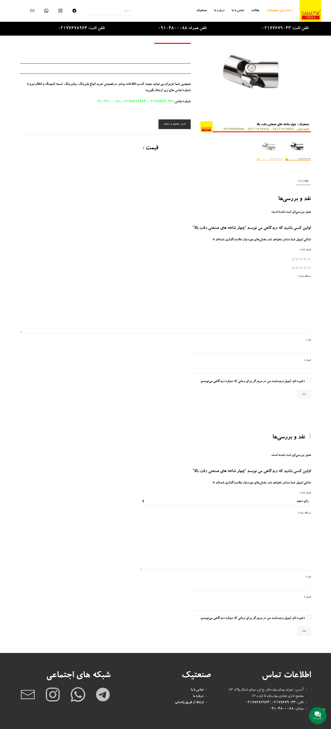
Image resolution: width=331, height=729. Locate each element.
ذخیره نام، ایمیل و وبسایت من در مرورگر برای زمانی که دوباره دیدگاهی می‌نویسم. (252, 381)
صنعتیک (201, 11)
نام (308, 340)
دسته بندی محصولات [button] (279, 11)
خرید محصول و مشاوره (175, 124)
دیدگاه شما (304, 276)
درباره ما (219, 11)
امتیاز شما (305, 249)
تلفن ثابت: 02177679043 (285, 28)
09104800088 (108, 102)
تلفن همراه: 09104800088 (182, 28)
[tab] (306, 181)
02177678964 (134, 102)
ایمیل (307, 360)
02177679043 (161, 102)
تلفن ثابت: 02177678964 (81, 28)
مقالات (255, 11)
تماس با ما (238, 11)
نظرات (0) (303, 181)
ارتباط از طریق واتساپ (189, 703)
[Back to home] (310, 11)
